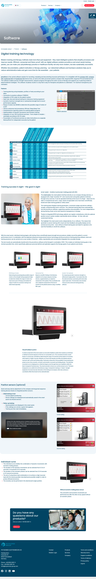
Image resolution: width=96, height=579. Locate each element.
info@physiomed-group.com (9, 566)
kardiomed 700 (20, 78)
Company (57, 5)
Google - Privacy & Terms (21, 425)
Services (50, 5)
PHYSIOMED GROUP (6, 49)
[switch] (8, 428)
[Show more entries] (72, 335)
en (18, 6)
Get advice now (89, 5)
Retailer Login (91, 1)
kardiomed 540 (8, 78)
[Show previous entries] (24, 335)
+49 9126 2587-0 (11, 562)
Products (43, 5)
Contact (85, 1)
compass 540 (84, 77)
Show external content (15, 428)
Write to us (16, 526)
